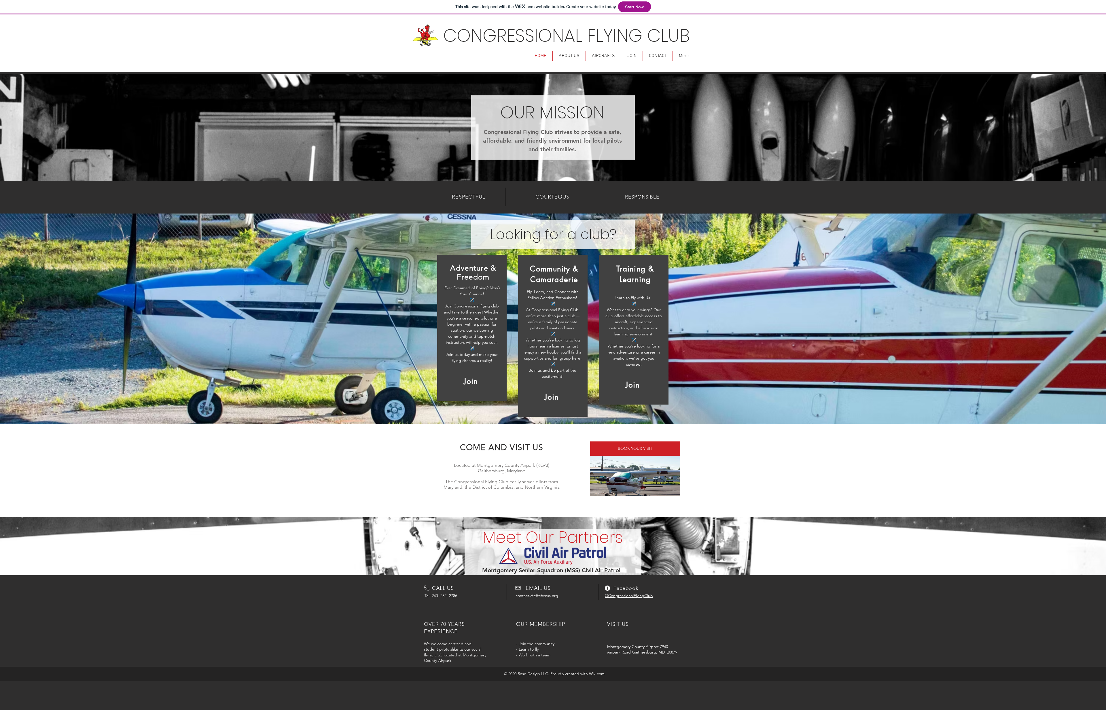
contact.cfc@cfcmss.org (537, 595)
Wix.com (597, 673)
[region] (472, 328)
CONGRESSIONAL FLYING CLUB (566, 35)
